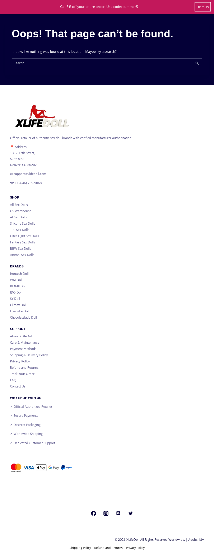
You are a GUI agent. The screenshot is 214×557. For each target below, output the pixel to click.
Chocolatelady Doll (23, 317)
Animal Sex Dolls (22, 255)
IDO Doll (16, 292)
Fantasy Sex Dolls (22, 242)
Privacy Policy (20, 361)
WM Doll (16, 280)
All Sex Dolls (19, 205)
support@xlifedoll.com (30, 174)
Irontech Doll (19, 273)
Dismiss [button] (202, 7)
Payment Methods (23, 349)
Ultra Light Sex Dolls (24, 236)
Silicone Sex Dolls (22, 223)
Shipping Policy (80, 548)
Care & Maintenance (24, 342)
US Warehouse (20, 211)
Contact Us (17, 386)
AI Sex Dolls (18, 217)
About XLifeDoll (21, 336)
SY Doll (15, 298)
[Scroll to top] (13, 551)
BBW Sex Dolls (20, 248)
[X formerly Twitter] (131, 513)
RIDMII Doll (18, 286)
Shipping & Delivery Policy (29, 355)
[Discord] (118, 513)
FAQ (13, 380)
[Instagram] (106, 513)
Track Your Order (22, 374)
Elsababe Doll (19, 311)
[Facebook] (94, 513)
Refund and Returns (24, 367)
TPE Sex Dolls (19, 230)
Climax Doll (18, 305)
